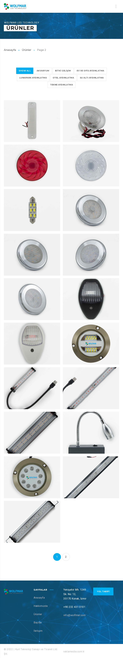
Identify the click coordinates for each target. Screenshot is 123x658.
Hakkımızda (41, 605)
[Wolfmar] (15, 6)
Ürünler (26, 49)
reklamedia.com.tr (74, 651)
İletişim (38, 630)
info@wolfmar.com (74, 615)
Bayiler (38, 622)
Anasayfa (10, 49)
